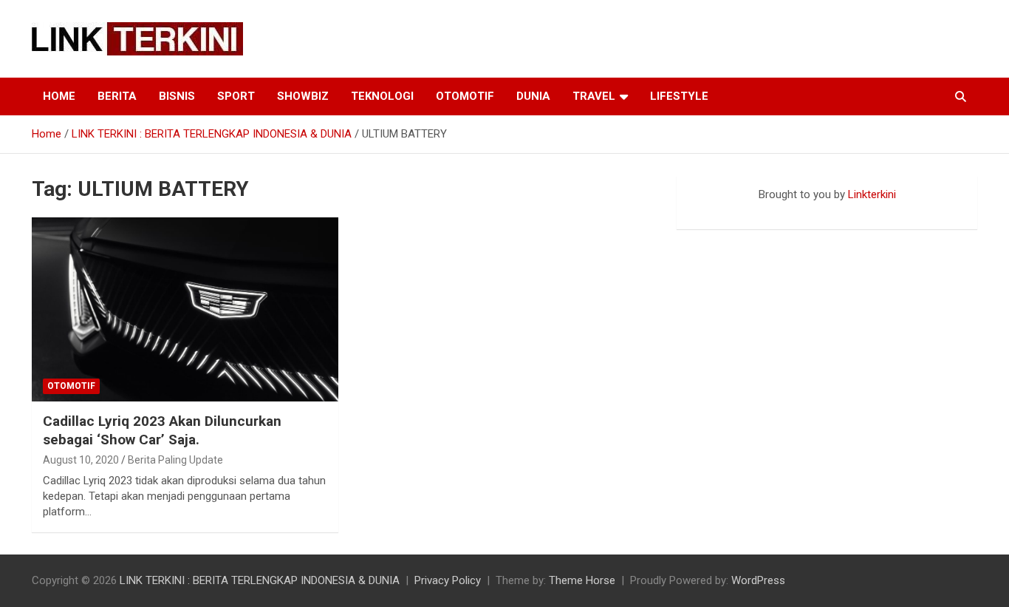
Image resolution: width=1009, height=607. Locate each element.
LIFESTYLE (679, 96)
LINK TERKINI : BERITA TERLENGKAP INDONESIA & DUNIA (260, 580)
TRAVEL (593, 96)
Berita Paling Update (175, 460)
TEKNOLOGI (382, 96)
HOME (59, 96)
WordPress (758, 580)
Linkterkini (872, 194)
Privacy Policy (447, 580)
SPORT (236, 96)
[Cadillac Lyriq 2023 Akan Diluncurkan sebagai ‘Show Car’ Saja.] (185, 309)
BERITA (117, 96)
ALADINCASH (721, 210)
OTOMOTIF (465, 96)
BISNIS (177, 96)
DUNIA (533, 96)
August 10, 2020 (81, 460)
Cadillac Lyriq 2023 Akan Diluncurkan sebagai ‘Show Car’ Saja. (162, 430)
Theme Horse (582, 580)
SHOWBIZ (303, 96)
